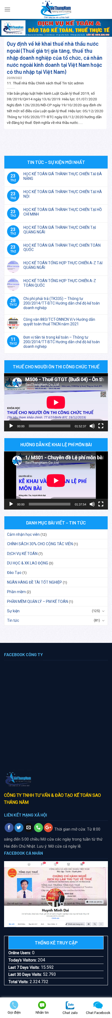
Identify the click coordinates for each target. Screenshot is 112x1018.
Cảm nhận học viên (23, 534)
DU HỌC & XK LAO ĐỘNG (27, 563)
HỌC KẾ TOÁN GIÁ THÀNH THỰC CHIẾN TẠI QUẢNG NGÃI (59, 229)
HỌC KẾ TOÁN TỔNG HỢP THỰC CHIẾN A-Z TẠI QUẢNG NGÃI (62, 265)
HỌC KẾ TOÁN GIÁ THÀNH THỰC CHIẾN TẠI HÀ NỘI (62, 194)
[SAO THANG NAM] (56, 9)
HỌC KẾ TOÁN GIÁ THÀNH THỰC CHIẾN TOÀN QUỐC (62, 247)
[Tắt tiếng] (92, 426)
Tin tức (13, 620)
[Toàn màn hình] (101, 426)
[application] (56, 402)
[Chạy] (11, 426)
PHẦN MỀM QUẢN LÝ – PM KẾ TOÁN (37, 601)
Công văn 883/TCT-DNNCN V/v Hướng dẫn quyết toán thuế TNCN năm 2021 (59, 321)
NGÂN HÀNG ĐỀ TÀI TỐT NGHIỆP (34, 582)
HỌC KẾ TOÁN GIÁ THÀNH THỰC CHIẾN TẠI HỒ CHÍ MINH (62, 211)
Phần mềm (16, 592)
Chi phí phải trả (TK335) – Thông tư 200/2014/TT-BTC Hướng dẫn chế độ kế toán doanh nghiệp (61, 303)
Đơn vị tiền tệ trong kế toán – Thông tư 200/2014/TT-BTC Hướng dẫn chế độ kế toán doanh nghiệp (61, 342)
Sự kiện (13, 611)
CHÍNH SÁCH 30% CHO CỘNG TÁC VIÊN (40, 544)
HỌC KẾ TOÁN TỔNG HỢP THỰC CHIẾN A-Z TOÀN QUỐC (59, 283)
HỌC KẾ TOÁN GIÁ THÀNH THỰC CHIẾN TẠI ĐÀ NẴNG (62, 176)
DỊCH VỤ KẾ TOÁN (22, 553)
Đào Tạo (14, 572)
